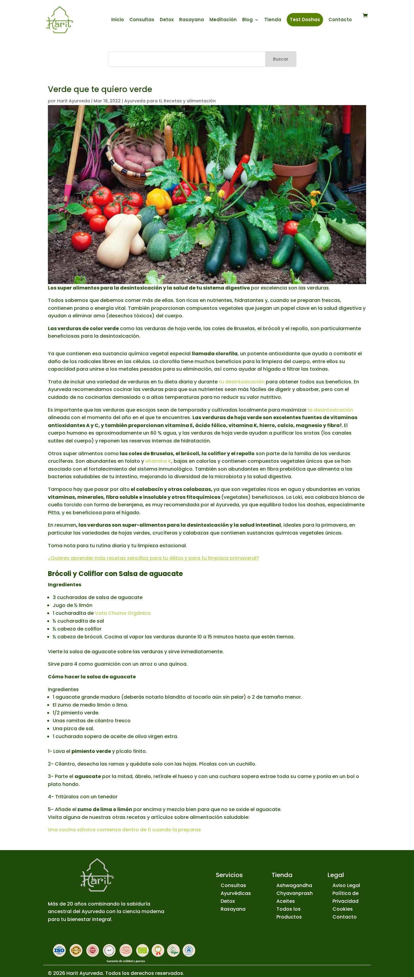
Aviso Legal (346, 885)
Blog (247, 20)
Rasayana (191, 20)
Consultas (141, 20)
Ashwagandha (294, 885)
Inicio (117, 20)
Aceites (285, 901)
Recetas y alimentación (190, 101)
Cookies (342, 909)
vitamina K (158, 461)
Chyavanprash (294, 893)
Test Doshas (305, 19)
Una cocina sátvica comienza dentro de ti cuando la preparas (124, 829)
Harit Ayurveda (73, 101)
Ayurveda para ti (143, 101)
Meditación (223, 20)
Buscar (281, 59)
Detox (167, 20)
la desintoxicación (330, 409)
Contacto (340, 20)
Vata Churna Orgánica (123, 613)
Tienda (272, 20)
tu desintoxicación (242, 381)
